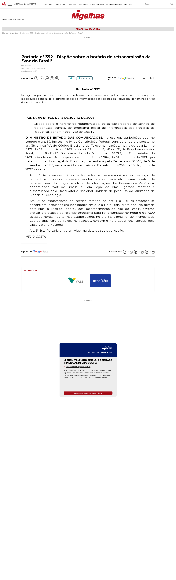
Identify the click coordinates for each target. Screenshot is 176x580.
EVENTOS (127, 4)
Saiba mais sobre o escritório (88, 393)
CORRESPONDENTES (114, 4)
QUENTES (72, 4)
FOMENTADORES (97, 4)
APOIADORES (83, 4)
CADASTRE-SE (106, 352)
